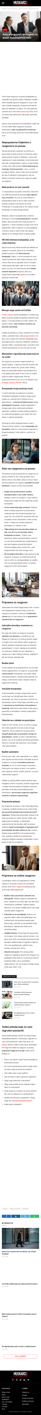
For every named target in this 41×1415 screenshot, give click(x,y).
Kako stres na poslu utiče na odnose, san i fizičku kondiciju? (19, 1252)
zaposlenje (25, 1208)
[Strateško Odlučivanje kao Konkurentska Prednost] (7, 994)
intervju (5, 1208)
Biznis (5, 29)
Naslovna (4, 8)
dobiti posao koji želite (24, 112)
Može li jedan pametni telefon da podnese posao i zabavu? (19, 1315)
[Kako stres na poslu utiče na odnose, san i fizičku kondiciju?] (7, 984)
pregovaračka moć (30, 336)
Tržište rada (6, 315)
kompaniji (20, 272)
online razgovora (17, 887)
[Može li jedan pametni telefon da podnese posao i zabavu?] (7, 1005)
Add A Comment (20, 1356)
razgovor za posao (15, 1208)
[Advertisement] (20, 69)
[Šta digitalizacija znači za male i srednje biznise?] (7, 1015)
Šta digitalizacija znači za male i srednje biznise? (19, 1346)
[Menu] (3, 3)
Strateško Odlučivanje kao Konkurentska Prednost (20, 1284)
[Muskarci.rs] (20, 3)
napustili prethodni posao (21, 1101)
